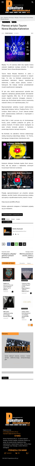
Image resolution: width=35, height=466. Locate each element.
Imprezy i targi (6, 22)
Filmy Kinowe (24, 280)
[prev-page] (29, 325)
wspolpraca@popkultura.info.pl (11, 433)
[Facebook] (13, 234)
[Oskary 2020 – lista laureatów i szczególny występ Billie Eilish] (27, 302)
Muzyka (16, 17)
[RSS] (15, 234)
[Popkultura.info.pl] (17, 6)
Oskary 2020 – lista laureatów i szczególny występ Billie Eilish (26, 315)
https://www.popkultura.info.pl (19, 231)
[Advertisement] (17, 392)
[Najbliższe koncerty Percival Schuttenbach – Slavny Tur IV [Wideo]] (8, 274)
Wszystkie (22, 263)
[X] (18, 234)
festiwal (8, 219)
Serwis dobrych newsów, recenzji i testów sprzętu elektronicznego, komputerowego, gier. (17, 357)
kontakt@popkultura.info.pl (10, 431)
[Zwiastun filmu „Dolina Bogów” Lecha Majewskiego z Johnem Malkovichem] (27, 274)
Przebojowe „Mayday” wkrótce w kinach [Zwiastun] (9, 255)
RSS (19, 453)
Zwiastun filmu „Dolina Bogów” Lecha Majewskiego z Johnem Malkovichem (26, 287)
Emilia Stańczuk (9, 33)
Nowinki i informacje (9, 17)
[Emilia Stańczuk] (8, 231)
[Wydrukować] (24, 244)
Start (2, 17)
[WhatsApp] (16, 244)
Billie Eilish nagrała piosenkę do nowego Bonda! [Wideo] (8, 314)
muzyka (18, 219)
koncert (13, 219)
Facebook (8, 453)
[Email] (20, 244)
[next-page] (32, 325)
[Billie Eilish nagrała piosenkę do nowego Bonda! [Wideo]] (8, 302)
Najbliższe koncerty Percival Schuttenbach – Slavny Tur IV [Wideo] (8, 286)
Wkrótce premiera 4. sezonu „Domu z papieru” (26, 255)
